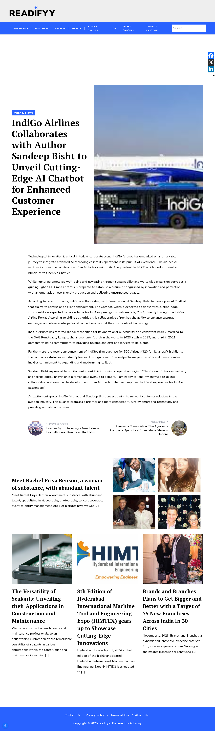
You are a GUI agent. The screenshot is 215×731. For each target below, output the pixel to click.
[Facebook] (211, 55)
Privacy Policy (95, 715)
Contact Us (72, 715)
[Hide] (213, 75)
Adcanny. (136, 723)
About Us (141, 715)
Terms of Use (119, 715)
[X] (211, 62)
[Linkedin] (211, 69)
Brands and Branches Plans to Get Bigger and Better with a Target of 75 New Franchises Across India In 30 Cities (172, 610)
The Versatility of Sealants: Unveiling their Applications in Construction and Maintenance (38, 606)
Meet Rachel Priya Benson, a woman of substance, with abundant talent (57, 484)
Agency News (23, 113)
